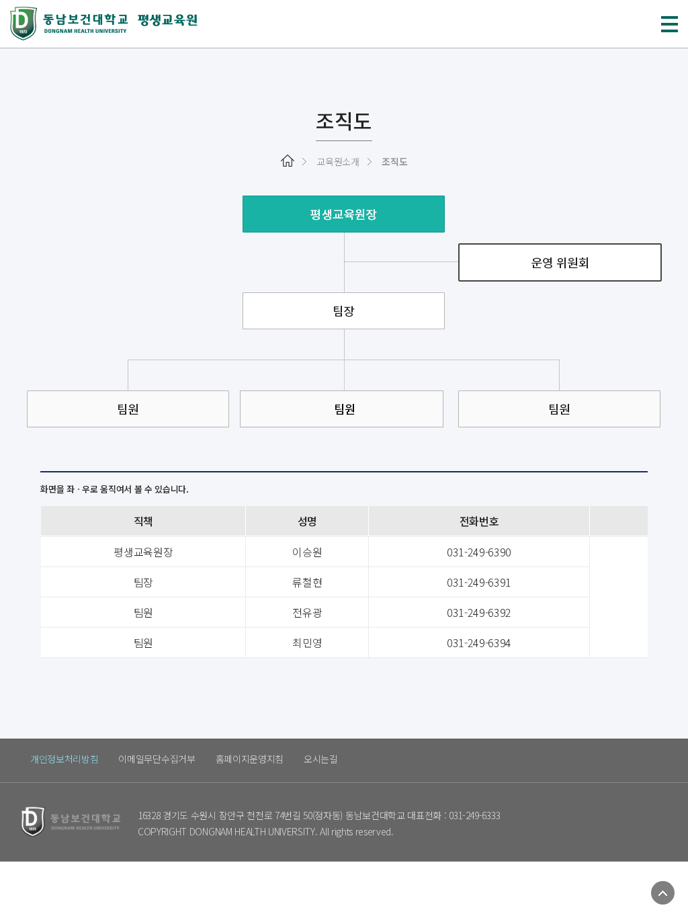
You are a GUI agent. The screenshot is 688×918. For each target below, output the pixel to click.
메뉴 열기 (669, 24)
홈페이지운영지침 (250, 758)
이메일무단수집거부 (156, 758)
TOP (663, 893)
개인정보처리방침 (64, 758)
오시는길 (321, 758)
